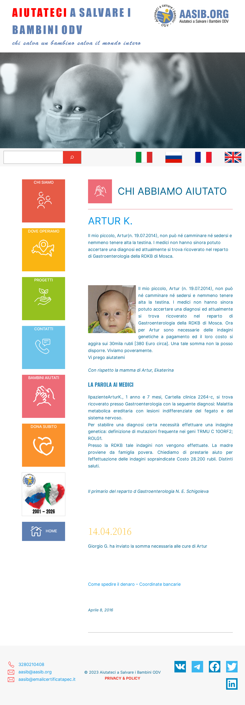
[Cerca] (72, 157)
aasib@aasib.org (35, 671)
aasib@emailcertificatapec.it (47, 679)
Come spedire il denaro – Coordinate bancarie (134, 584)
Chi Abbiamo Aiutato (172, 191)
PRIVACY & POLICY (122, 678)
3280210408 (31, 664)
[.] (144, 157)
